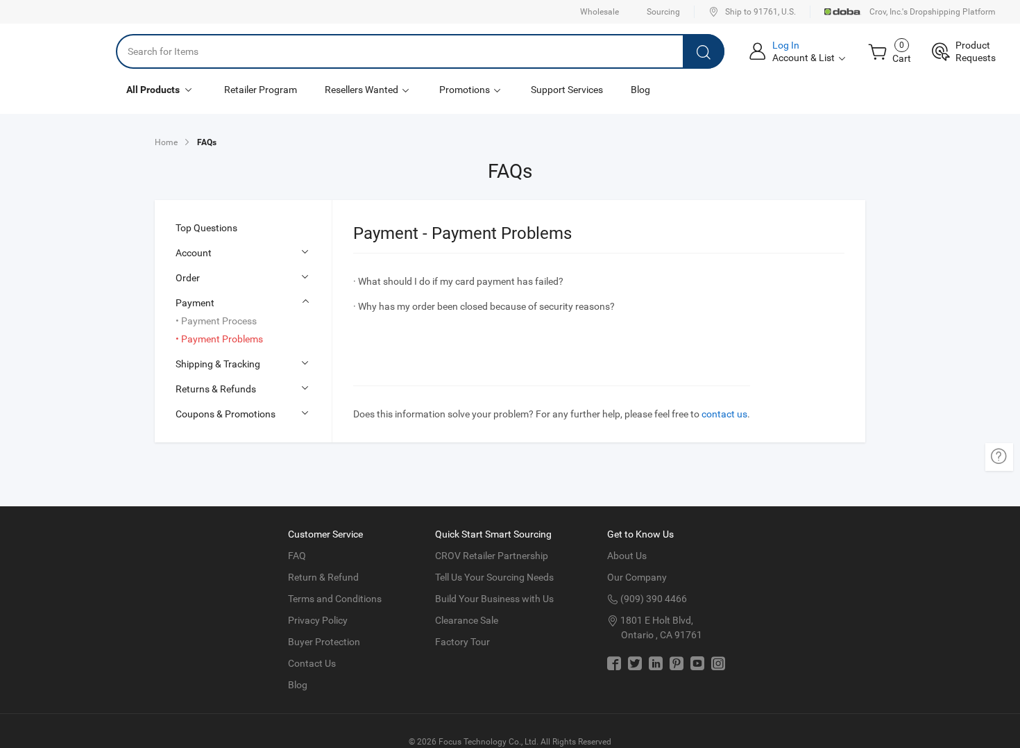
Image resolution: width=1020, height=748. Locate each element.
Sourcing (663, 12)
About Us (627, 555)
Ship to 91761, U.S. (760, 12)
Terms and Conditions (335, 598)
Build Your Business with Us (494, 598)
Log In (785, 45)
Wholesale (599, 12)
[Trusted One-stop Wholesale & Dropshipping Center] (58, 51)
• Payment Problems (219, 338)
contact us (724, 413)
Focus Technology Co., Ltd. (488, 742)
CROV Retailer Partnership (491, 555)
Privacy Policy (318, 620)
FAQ (297, 555)
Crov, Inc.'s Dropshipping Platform (932, 12)
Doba (843, 11)
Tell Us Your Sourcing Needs (494, 577)
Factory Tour (462, 641)
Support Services (567, 89)
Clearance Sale (466, 620)
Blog (640, 89)
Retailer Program (260, 89)
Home (166, 142)
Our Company (637, 577)
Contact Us (312, 663)
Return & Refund (323, 577)
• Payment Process (216, 320)
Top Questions (206, 227)
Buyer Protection (324, 641)
